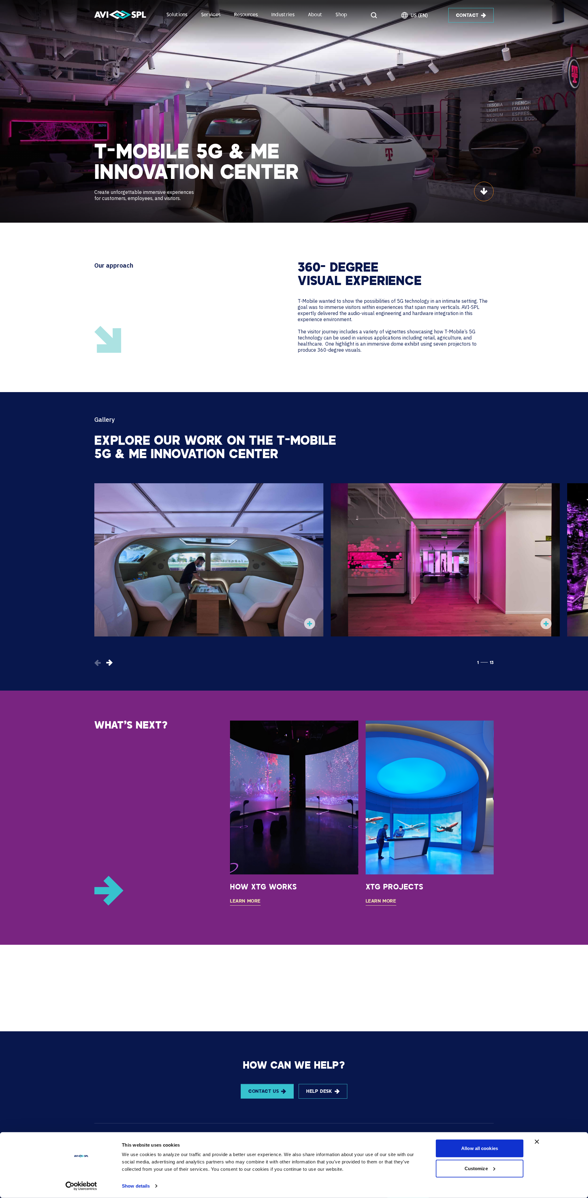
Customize (476, 1168)
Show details (136, 1186)
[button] (309, 623)
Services (211, 15)
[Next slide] (109, 662)
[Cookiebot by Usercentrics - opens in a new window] (81, 1186)
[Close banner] (537, 1142)
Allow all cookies (479, 1148)
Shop (341, 15)
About (315, 15)
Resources (246, 15)
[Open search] (374, 15)
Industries (283, 15)
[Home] (120, 15)
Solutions (177, 15)
